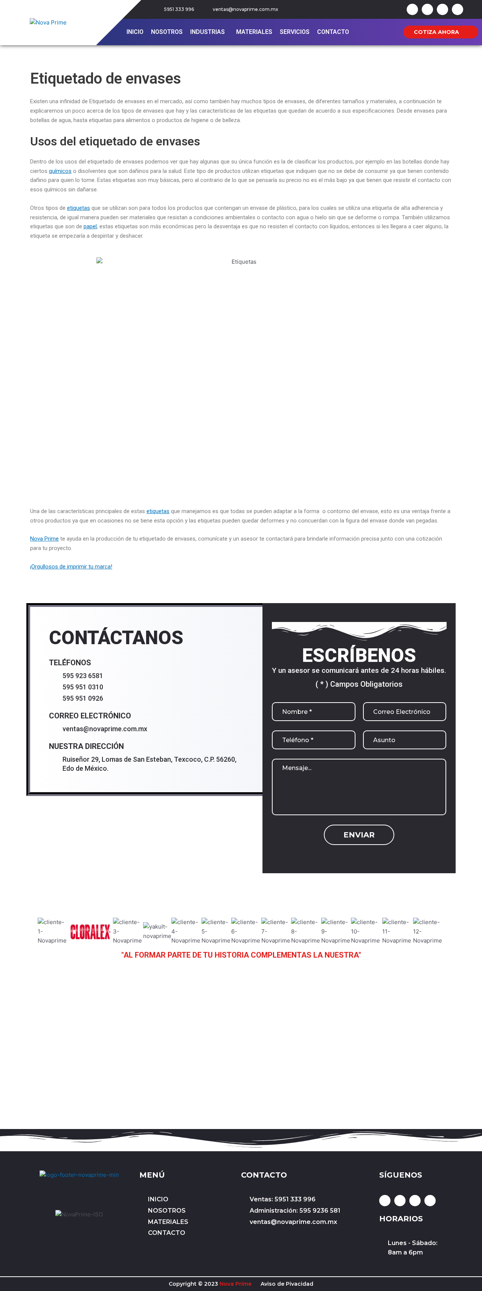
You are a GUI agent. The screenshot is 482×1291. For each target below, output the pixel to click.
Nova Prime (44, 538)
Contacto (333, 31)
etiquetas (78, 208)
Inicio (135, 31)
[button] (209, 32)
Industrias (207, 31)
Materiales (254, 31)
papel (90, 226)
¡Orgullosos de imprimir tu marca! (71, 566)
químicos (60, 171)
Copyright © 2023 (210, 1283)
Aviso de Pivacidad (287, 1283)
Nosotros (167, 31)
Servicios (295, 31)
